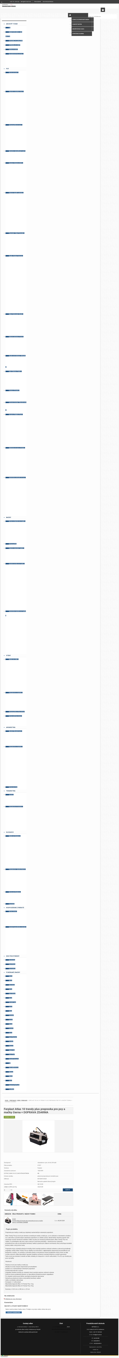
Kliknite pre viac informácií (13, 1299)
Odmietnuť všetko (6, 6)
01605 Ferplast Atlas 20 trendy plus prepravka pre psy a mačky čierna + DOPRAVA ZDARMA (27, 1220)
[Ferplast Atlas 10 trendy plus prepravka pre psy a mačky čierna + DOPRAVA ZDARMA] (10, 1205)
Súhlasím (13, 6)
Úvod (6, 1100)
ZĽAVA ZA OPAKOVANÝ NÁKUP (80, 19)
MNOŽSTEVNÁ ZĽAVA (78, 29)
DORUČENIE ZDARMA (78, 33)
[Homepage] (73, 16)
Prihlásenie (37, 1)
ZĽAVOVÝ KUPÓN (77, 24)
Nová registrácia (48, 1)
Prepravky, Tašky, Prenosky (18, 1100)
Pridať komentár (13, 1312)
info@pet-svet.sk (26, 1)
